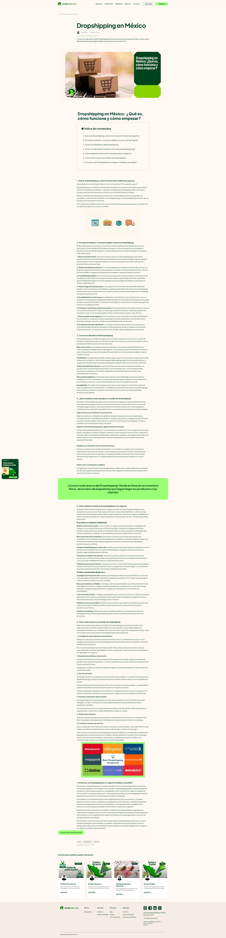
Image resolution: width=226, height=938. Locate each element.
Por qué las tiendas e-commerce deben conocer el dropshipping (111, 140)
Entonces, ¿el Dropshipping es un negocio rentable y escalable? (111, 162)
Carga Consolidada (102, 914)
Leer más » (64, 892)
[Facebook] (150, 908)
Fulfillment (119, 4)
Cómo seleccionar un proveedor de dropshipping (105, 158)
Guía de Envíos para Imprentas (123, 885)
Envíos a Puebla (149, 884)
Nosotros (99, 4)
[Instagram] (145, 908)
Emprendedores (87, 36)
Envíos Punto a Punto (68, 884)
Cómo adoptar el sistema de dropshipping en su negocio (108, 153)
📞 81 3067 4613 (148, 915)
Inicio (60, 14)
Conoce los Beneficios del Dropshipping (101, 144)
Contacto (136, 4)
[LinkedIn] (155, 908)
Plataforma (109, 4)
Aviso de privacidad (128, 914)
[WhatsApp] (160, 908)
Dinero (79, 36)
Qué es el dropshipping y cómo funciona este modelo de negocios (112, 136)
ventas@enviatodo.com (150, 918)
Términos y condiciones (129, 917)
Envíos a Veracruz (94, 884)
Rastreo (128, 4)
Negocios (96, 36)
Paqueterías (87, 912)
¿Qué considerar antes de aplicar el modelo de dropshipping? (110, 149)
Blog (64, 14)
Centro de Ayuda (115, 917)
